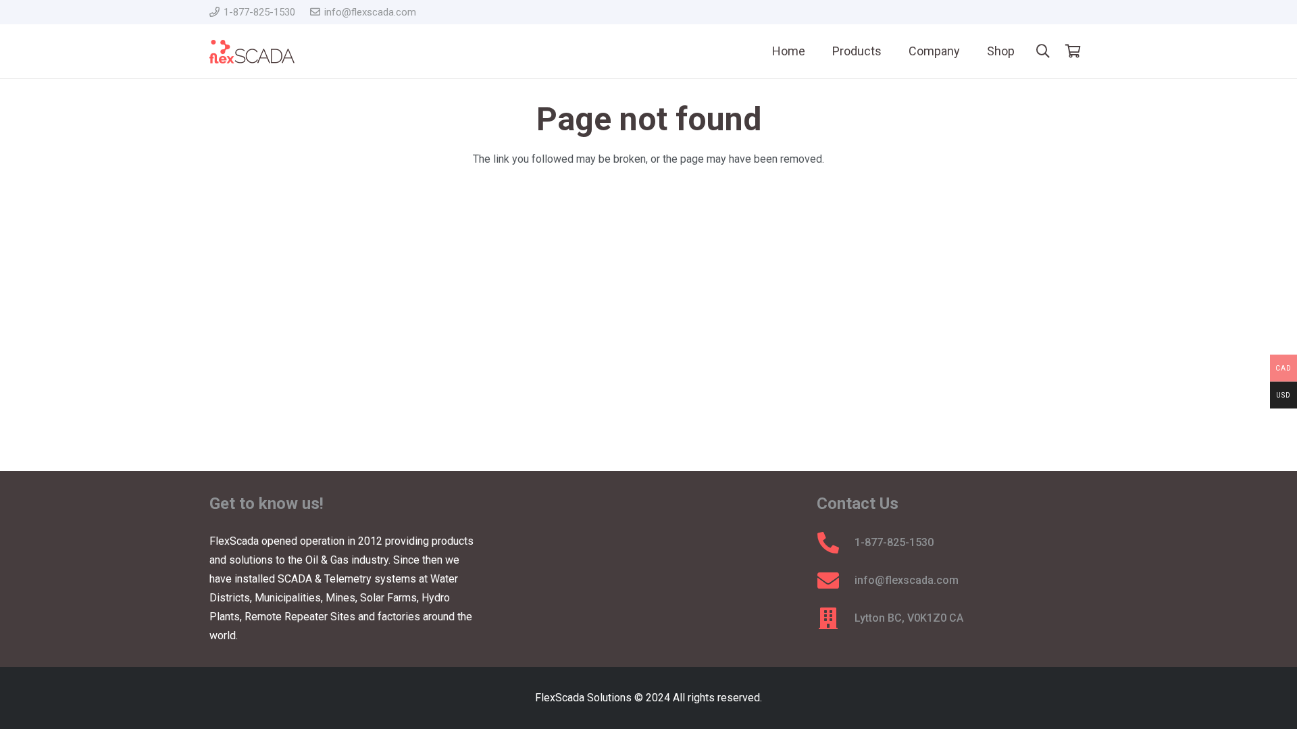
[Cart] (1073, 51)
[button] (1043, 51)
